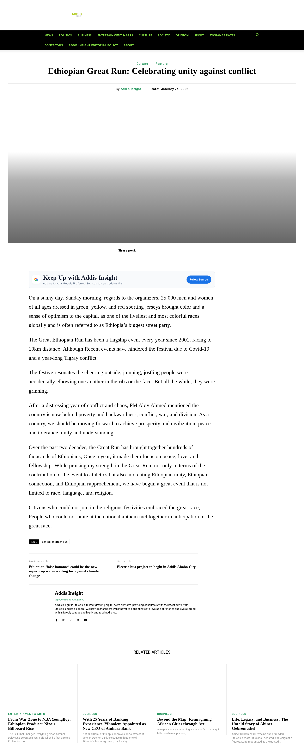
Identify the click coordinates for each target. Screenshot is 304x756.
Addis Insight (131, 89)
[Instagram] (63, 619)
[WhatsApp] (172, 250)
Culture (145, 35)
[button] (257, 35)
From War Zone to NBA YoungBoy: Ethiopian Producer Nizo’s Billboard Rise (39, 724)
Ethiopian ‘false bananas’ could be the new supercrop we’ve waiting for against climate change (64, 571)
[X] (153, 250)
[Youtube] (85, 619)
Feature (162, 64)
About (129, 45)
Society (164, 35)
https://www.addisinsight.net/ (69, 599)
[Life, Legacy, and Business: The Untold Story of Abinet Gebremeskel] (264, 686)
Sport (199, 35)
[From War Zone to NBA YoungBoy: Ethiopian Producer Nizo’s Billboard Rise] (40, 686)
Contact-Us (53, 45)
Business (85, 35)
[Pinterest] (162, 250)
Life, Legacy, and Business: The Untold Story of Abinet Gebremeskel (260, 724)
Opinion (182, 35)
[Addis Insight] (39, 606)
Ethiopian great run (55, 541)
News (48, 35)
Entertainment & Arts (115, 35)
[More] (181, 250)
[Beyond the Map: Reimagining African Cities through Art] (189, 686)
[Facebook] (143, 250)
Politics (65, 35)
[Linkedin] (70, 619)
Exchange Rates (222, 35)
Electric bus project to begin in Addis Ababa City (156, 567)
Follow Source (199, 279)
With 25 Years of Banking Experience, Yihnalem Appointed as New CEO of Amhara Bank (114, 724)
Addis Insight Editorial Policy (93, 45)
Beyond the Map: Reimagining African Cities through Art (184, 721)
